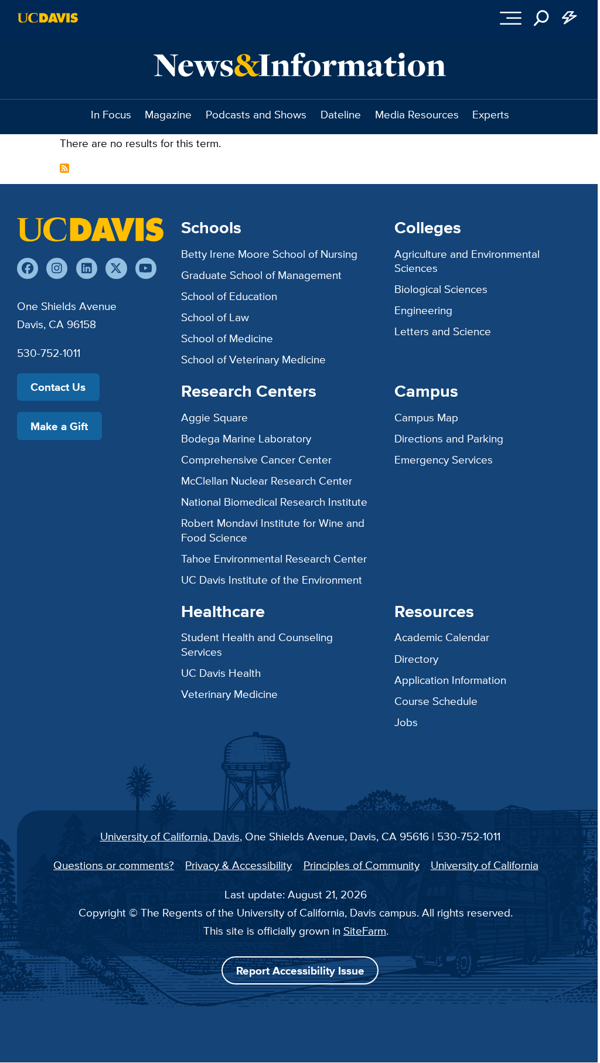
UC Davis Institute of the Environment (271, 579)
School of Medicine (227, 338)
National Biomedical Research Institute (274, 501)
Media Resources (417, 114)
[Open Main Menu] (511, 18)
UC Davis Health (221, 673)
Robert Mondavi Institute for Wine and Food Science (272, 530)
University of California (484, 865)
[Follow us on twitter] (116, 268)
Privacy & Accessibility (238, 865)
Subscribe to (64, 168)
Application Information (450, 680)
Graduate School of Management (261, 275)
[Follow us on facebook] (27, 268)
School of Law (215, 317)
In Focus (111, 114)
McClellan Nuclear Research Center (266, 480)
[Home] (90, 229)
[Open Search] (542, 18)
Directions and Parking (448, 438)
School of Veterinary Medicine (253, 359)
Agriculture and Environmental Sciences (467, 261)
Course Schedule (436, 701)
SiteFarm (364, 930)
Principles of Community (362, 865)
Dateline (341, 114)
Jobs (406, 722)
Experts (490, 114)
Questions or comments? (113, 865)
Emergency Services (443, 459)
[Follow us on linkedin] (86, 268)
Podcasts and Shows (256, 114)
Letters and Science (442, 331)
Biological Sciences (441, 289)
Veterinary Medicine (229, 694)
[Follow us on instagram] (56, 268)
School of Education (229, 296)
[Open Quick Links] (569, 18)
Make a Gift (59, 426)
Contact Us (58, 387)
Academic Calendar (441, 637)
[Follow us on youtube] (145, 268)
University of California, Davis (170, 836)
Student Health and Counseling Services (257, 644)
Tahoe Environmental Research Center (274, 558)
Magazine (168, 114)
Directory (416, 658)
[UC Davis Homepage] (48, 18)
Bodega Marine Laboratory (246, 438)
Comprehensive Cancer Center (256, 459)
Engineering (423, 310)
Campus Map (426, 417)
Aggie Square (214, 417)
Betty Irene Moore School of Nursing (269, 254)
